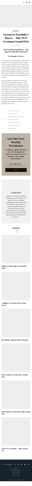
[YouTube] (25, 464)
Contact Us (16, 468)
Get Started (16, 342)
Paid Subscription (16, 470)
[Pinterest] (21, 464)
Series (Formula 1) (12, 128)
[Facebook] (15, 464)
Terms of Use (16, 472)
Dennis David (15, 45)
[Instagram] (18, 464)
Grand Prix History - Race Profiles (16, 116)
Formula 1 (15, 30)
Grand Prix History (13, 113)
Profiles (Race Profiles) (14, 119)
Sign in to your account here (20, 349)
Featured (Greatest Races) (14, 110)
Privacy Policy (16, 474)
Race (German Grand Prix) (14, 122)
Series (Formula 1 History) (14, 125)
